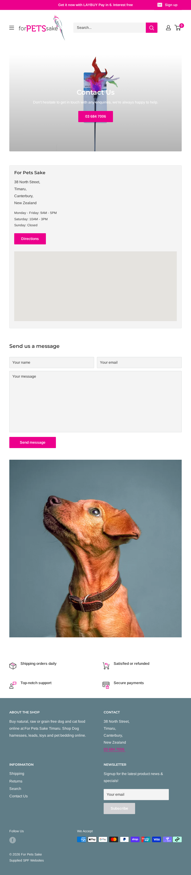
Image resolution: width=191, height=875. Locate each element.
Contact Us (18, 796)
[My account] (168, 27)
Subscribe (119, 808)
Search (15, 789)
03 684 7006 (95, 116)
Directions (30, 239)
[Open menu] (11, 28)
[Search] (151, 28)
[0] (178, 27)
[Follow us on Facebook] (12, 840)
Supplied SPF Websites (26, 860)
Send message (32, 442)
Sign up (171, 5)
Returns (15, 781)
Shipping (16, 773)
